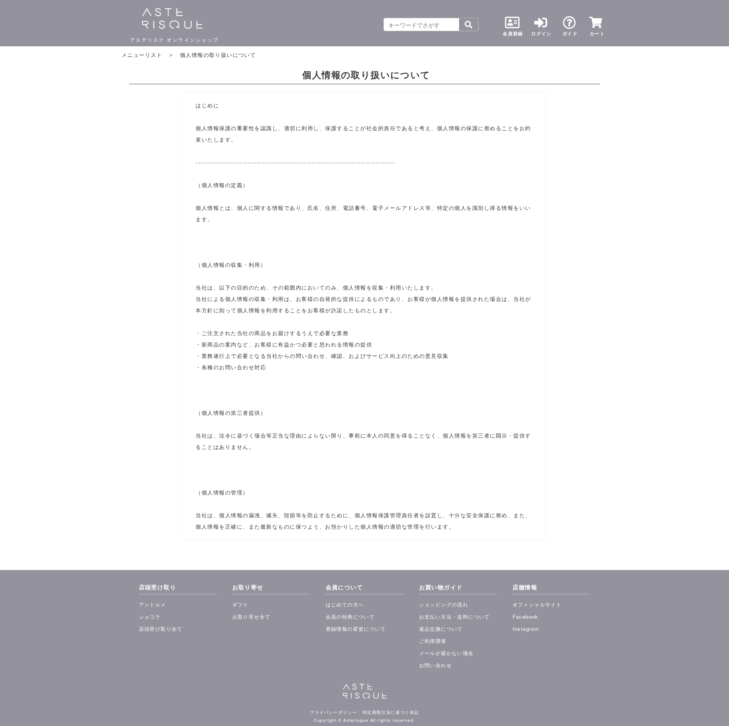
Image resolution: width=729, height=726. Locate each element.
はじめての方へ (345, 604)
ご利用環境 (433, 640)
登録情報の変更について (356, 628)
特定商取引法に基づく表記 (391, 712)
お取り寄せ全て (251, 616)
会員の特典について (350, 616)
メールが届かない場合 (446, 653)
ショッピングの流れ (444, 604)
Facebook (525, 616)
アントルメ (152, 604)
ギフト (240, 604)
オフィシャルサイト (537, 604)
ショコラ (150, 616)
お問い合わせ (435, 665)
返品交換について (441, 628)
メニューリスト (142, 54)
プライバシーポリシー (333, 712)
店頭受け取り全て (161, 628)
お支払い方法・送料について (454, 616)
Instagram (526, 628)
